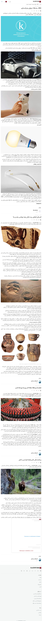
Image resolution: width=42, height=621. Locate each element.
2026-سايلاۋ (36, 4)
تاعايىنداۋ (30, 4)
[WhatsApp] (38, 11)
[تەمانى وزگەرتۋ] (5, 2)
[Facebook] (34, 11)
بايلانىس (39, 612)
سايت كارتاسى (38, 610)
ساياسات (39, 580)
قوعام (40, 207)
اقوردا (27, 4)
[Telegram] (36, 11)
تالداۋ (40, 582)
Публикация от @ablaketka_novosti (26, 550)
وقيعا (33, 4)
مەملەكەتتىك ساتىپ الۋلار (37, 603)
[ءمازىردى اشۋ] (2, 1)
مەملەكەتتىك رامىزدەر (37, 598)
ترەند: (40, 4)
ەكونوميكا (39, 584)
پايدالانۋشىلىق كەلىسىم (37, 594)
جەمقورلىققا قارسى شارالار (37, 601)
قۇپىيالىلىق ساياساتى (37, 596)
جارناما (40, 615)
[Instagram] (40, 11)
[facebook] (35, 570)
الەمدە (40, 587)
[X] (32, 11)
